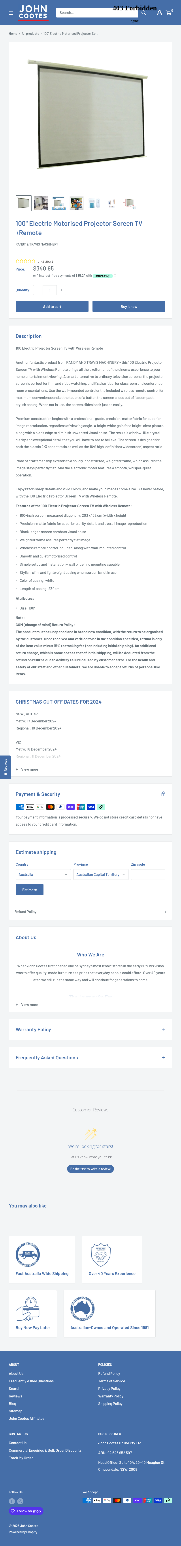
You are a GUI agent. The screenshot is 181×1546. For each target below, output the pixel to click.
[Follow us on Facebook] (12, 1501)
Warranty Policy (110, 1396)
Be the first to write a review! (90, 1169)
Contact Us (17, 1442)
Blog (12, 1403)
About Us (16, 1373)
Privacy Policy (109, 1388)
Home (13, 33)
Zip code (138, 864)
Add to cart (52, 306)
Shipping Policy (110, 1403)
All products (30, 33)
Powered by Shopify (23, 1532)
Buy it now (129, 306)
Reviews (15, 1396)
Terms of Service (111, 1381)
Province (81, 864)
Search (14, 1388)
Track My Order (21, 1457)
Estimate (29, 889)
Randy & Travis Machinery (37, 244)
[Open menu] (11, 13)
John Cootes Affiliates (26, 1418)
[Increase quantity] (61, 290)
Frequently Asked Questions (31, 1381)
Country (22, 864)
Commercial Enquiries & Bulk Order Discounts (45, 1450)
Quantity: (23, 290)
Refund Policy (25, 911)
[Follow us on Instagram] (20, 1501)
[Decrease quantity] (38, 290)
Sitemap (15, 1411)
